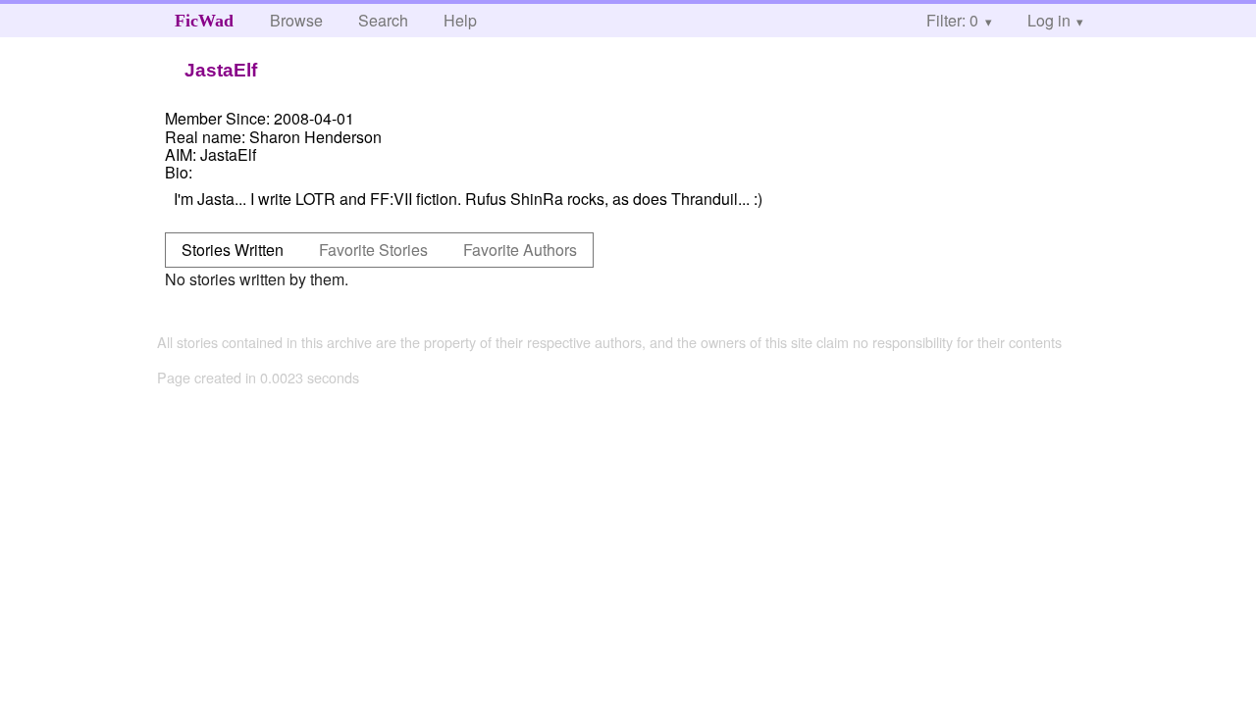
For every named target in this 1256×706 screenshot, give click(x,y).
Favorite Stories (373, 249)
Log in (1049, 20)
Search (383, 20)
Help (460, 20)
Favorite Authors (520, 249)
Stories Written (233, 249)
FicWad (204, 20)
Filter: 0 (952, 20)
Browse (296, 20)
